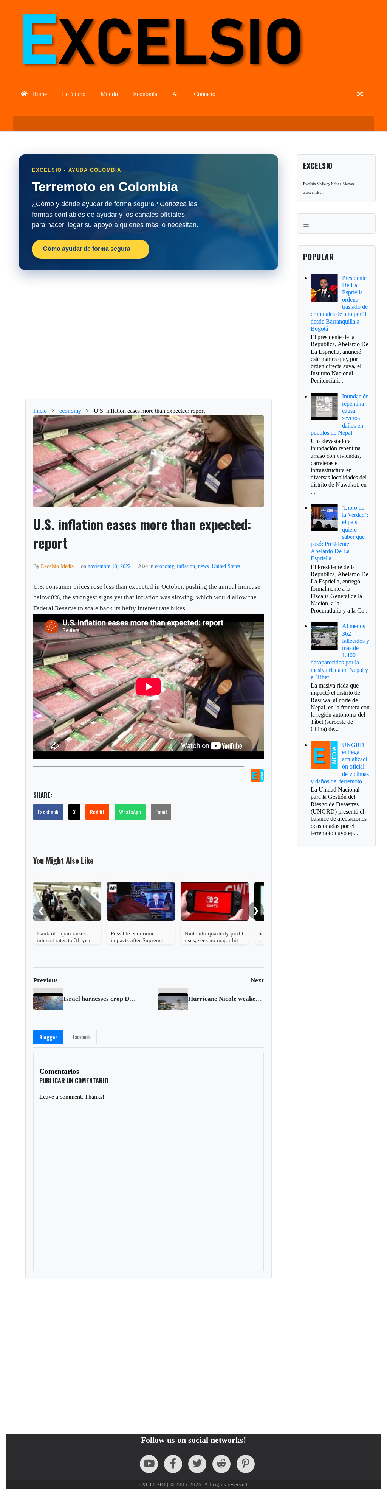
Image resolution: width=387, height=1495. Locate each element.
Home (39, 94)
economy (164, 566)
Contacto (204, 94)
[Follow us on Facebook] (173, 1464)
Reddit (97, 811)
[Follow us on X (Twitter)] (197, 1464)
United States (226, 566)
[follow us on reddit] (221, 1464)
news (203, 566)
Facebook (48, 811)
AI (175, 94)
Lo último (73, 94)
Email (161, 811)
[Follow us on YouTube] (149, 1464)
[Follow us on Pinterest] (246, 1464)
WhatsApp (130, 811)
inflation (186, 566)
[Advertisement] (197, 334)
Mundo (109, 94)
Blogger (48, 1037)
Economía (145, 94)
